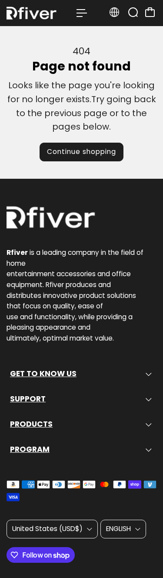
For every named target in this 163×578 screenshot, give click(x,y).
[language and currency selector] (114, 12)
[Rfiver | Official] (37, 12)
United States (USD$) (47, 528)
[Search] (133, 12)
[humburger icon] (81, 13)
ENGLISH (118, 528)
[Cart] (149, 12)
